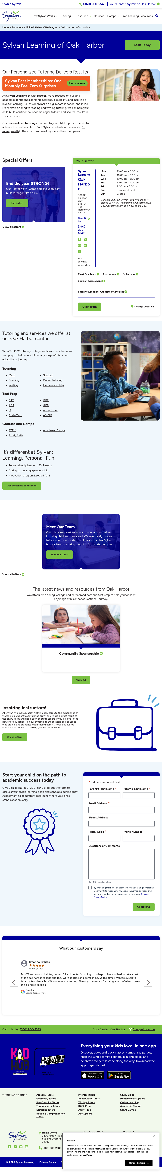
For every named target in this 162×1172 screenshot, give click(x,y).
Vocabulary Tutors (89, 1098)
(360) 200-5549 (81, 230)
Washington (51, 27)
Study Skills (16, 435)
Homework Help (53, 385)
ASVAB (47, 415)
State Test (15, 415)
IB (10, 410)
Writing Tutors (86, 1102)
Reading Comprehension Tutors (50, 1115)
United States (34, 27)
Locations (17, 27)
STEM (12, 430)
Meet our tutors (60, 554)
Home (5, 27)
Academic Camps (54, 430)
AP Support (85, 1113)
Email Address (99, 803)
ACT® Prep (84, 1109)
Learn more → (77, 83)
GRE (46, 400)
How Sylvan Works (94, 1132)
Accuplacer (50, 410)
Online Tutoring (52, 380)
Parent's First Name (102, 789)
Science (48, 375)
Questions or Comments (104, 845)
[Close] (154, 1135)
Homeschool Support (132, 1098)
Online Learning (129, 1102)
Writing (13, 385)
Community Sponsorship (79, 653)
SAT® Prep (84, 1106)
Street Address (98, 817)
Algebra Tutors (44, 1094)
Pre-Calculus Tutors (47, 1102)
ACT (11, 405)
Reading (14, 380)
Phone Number (134, 831)
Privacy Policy (85, 1155)
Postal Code (97, 831)
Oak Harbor (68, 27)
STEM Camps (128, 1109)
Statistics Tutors (45, 1109)
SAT (11, 400)
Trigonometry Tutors (48, 1106)
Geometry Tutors (46, 1098)
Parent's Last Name (137, 789)
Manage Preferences (139, 1163)
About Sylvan (130, 1132)
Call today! (17, 202)
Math (12, 375)
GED (46, 405)
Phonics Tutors (86, 1094)
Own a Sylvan (11, 4)
